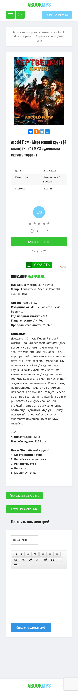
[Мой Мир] (47, 131)
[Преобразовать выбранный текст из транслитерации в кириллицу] (59, 560)
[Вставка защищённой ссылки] (30, 560)
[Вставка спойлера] (15, 565)
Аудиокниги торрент (25, 32)
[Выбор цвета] (37, 560)
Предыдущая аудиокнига (24, 495)
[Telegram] (41, 131)
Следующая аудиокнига (24, 509)
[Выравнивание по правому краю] (57, 554)
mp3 (39, 4)
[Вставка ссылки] (23, 560)
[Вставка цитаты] (52, 560)
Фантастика (48, 32)
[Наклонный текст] (22, 554)
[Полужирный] (15, 554)
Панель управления (56, 15)
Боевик (47, 181)
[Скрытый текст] (45, 560)
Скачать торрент (39, 242)
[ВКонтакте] (30, 131)
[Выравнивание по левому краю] (43, 554)
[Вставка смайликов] (15, 560)
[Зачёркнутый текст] (35, 554)
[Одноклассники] (36, 131)
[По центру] (50, 554)
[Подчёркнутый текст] (28, 554)
